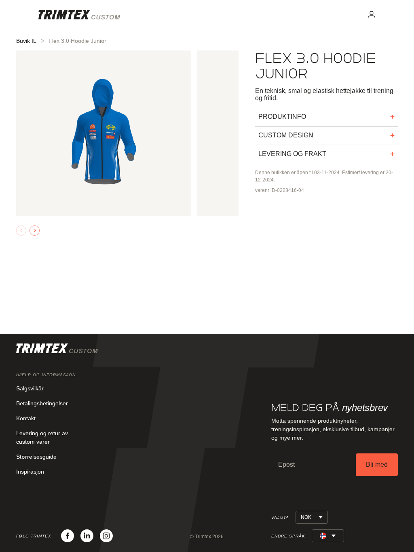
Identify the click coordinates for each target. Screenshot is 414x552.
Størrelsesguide (36, 456)
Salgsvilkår (30, 388)
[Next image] (35, 230)
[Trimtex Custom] (79, 14)
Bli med (377, 464)
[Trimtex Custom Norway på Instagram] (106, 535)
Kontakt (26, 418)
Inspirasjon (30, 471)
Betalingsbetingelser (42, 403)
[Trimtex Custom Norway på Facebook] (67, 535)
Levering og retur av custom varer (42, 437)
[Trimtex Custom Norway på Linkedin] (86, 535)
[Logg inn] (372, 15)
